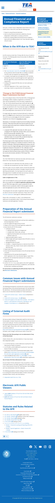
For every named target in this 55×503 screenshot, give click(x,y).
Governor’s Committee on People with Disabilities (27, 474)
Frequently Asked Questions (27, 473)
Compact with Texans (27, 462)
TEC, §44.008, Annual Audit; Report (12, 420)
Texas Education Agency (31, 451)
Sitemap (36, 459)
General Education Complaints (27, 464)
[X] (35, 446)
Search (34, 10)
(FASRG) (16, 423)
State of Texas (27, 483)
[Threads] (50, 446)
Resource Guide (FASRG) (44, 37)
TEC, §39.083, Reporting (9, 418)
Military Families (26, 478)
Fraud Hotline (27, 471)
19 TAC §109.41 (8, 431)
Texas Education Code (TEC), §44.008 (15, 71)
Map (25, 459)
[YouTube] (40, 447)
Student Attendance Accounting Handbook (43, 28)
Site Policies (31, 459)
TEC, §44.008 (22, 355)
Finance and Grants (10, 13)
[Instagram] (45, 446)
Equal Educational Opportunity (27, 468)
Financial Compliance (21, 13)
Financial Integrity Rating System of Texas (44, 24)
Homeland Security (27, 476)
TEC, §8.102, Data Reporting (10, 414)
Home (3, 13)
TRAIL (27, 485)
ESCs (27, 466)
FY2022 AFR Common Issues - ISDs (12, 298)
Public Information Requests (27, 481)
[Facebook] (30, 446)
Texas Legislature (27, 487)
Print (6, 436)
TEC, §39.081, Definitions (10, 416)
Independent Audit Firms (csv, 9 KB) (12, 377)
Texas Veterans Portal (27, 488)
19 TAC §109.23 (8, 421)
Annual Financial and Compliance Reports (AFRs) (43, 33)
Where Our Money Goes (26, 490)
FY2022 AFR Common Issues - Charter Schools (15, 294)
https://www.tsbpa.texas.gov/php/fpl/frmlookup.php (15, 329)
